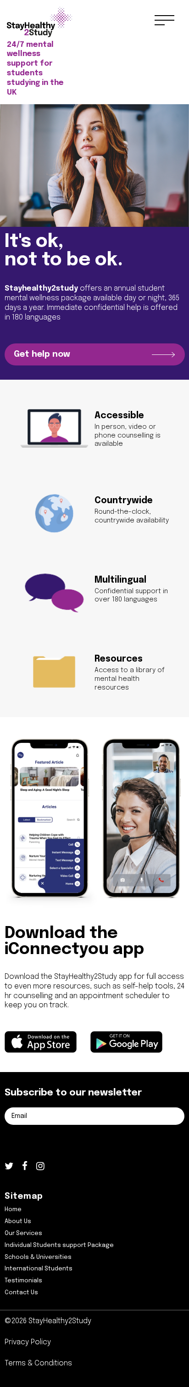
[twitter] (9, 1167)
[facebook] (25, 1167)
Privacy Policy (28, 1342)
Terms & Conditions (38, 1363)
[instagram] (40, 1167)
